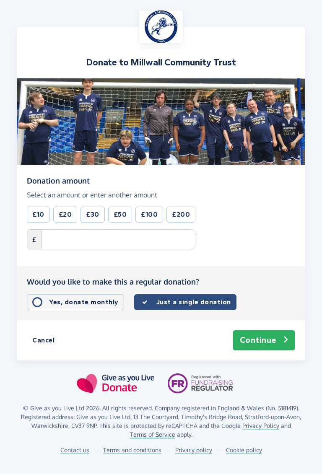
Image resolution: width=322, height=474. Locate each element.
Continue (258, 340)
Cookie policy (244, 449)
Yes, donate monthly (84, 302)
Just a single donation (193, 302)
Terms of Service (152, 434)
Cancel (43, 340)
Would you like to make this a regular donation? (113, 281)
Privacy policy (193, 449)
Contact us (74, 449)
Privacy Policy (260, 425)
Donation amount (58, 180)
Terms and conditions (132, 449)
